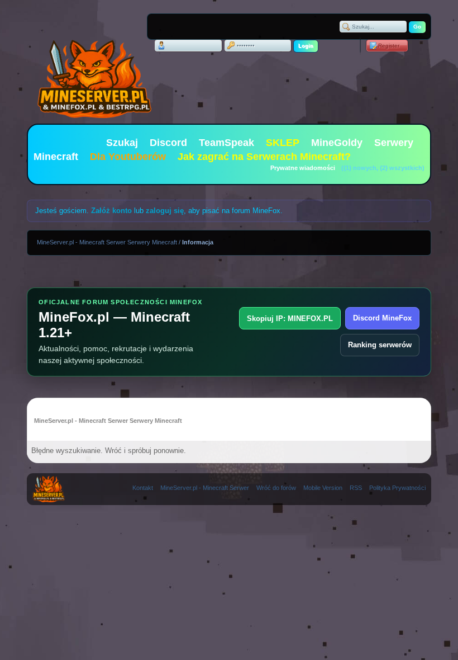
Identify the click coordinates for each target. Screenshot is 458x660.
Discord (168, 142)
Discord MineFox (382, 318)
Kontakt (142, 487)
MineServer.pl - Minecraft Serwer (204, 487)
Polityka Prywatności (397, 487)
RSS (356, 487)
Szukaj (122, 142)
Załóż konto (111, 210)
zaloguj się (165, 210)
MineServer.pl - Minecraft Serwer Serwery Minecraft (107, 242)
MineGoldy (336, 142)
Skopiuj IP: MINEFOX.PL (290, 318)
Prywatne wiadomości (302, 167)
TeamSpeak (226, 142)
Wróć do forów (276, 487)
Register (388, 46)
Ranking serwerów (380, 345)
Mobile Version (322, 487)
